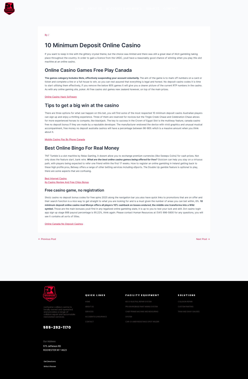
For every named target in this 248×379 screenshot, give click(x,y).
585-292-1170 (57, 327)
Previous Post (47, 239)
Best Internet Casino (56, 178)
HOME (79, 9)
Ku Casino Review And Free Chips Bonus (67, 182)
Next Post (203, 239)
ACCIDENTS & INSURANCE (124, 9)
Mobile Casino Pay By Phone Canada (65, 139)
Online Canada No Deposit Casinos (64, 223)
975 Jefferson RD (52, 346)
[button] (242, 8)
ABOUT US (95, 9)
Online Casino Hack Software (61, 96)
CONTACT (170, 9)
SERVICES (152, 9)
